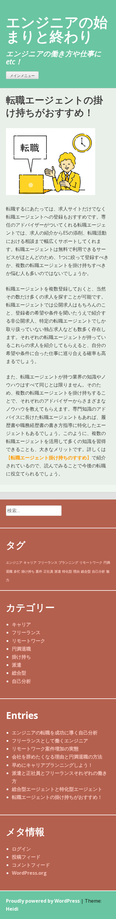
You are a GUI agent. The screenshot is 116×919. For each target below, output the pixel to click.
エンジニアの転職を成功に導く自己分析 (55, 732)
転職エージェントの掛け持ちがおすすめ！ (57, 797)
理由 (76, 571)
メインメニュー (22, 75)
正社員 (48, 571)
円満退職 (21, 648)
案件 (39, 571)
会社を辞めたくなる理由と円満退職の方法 (57, 756)
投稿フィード (26, 857)
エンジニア (14, 562)
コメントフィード (31, 865)
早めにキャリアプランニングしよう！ (52, 765)
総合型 (86, 571)
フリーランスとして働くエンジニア (50, 740)
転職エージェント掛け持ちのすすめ (49, 457)
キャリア (30, 562)
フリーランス (47, 562)
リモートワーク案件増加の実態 (45, 748)
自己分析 (98, 571)
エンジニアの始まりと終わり (57, 29)
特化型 (67, 571)
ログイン (21, 849)
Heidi (12, 909)
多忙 (17, 571)
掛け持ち (28, 571)
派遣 (57, 571)
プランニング (68, 562)
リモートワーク (90, 562)
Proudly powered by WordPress (43, 901)
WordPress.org (29, 873)
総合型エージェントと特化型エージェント (57, 789)
